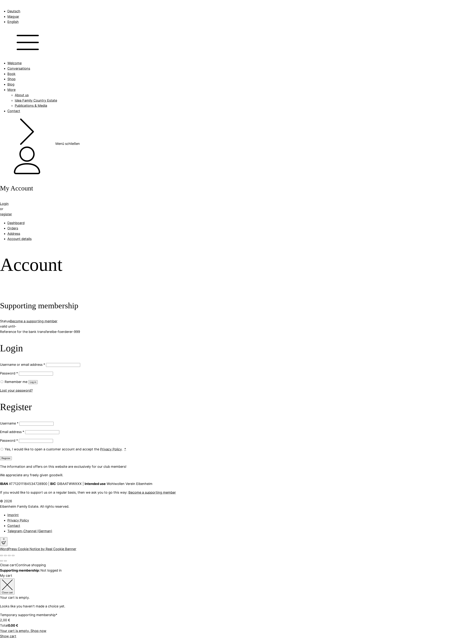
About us (22, 95)
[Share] (5, 555)
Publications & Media (31, 106)
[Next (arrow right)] (5, 560)
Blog (10, 84)
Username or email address (22, 365)
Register (5, 458)
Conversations (18, 68)
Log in (33, 382)
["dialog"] (236, 601)
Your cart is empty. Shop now (23, 631)
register (6, 214)
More (11, 90)
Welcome (14, 63)
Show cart (8, 636)
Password (9, 373)
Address (13, 234)
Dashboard (16, 223)
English (13, 22)
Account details (19, 239)
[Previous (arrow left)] (1, 560)
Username (9, 423)
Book (11, 74)
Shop (11, 79)
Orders (12, 228)
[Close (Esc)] (1, 555)
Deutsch (13, 11)
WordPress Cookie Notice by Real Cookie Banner (38, 549)
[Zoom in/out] (13, 555)
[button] (236, 161)
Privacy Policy (111, 449)
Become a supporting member (33, 321)
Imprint (13, 515)
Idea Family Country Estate (36, 100)
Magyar (13, 16)
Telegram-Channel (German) (29, 531)
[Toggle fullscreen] (9, 555)
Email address (12, 432)
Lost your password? (16, 390)
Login (4, 204)
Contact (13, 111)
